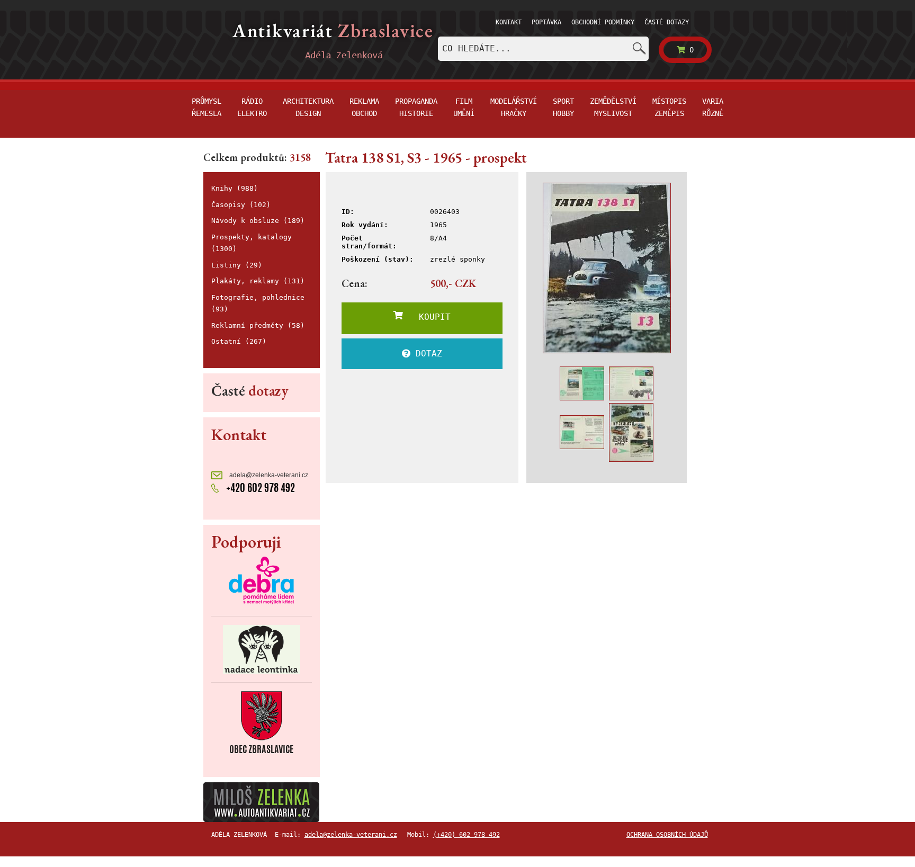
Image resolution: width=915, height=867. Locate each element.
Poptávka (546, 22)
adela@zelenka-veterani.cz (268, 475)
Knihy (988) (234, 188)
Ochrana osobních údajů (667, 834)
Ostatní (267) (238, 341)
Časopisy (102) (241, 205)
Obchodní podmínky (602, 22)
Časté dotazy (666, 22)
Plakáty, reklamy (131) (257, 281)
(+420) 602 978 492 (466, 834)
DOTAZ (426, 353)
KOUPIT (427, 317)
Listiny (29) (236, 265)
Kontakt (509, 22)
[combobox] (543, 48)
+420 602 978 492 (259, 487)
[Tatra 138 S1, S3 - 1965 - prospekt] (606, 268)
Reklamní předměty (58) (257, 325)
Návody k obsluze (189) (257, 221)
